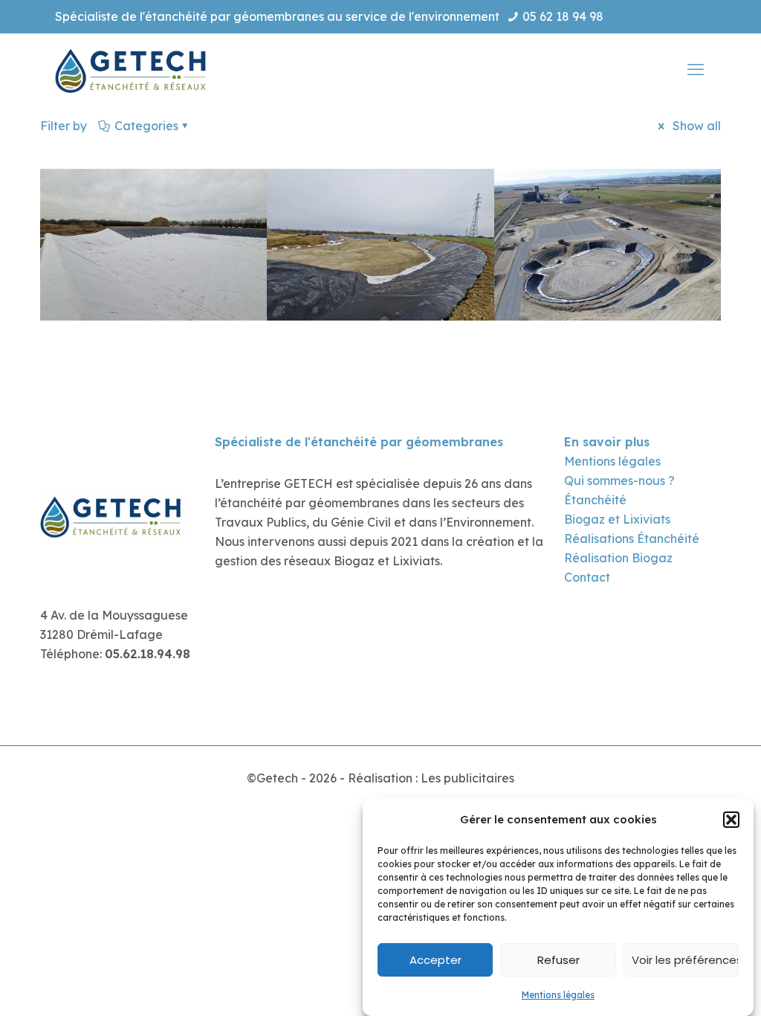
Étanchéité (595, 499)
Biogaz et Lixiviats (617, 519)
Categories (146, 125)
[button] (731, 819)
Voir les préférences (685, 960)
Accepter (435, 960)
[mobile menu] (697, 69)
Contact (587, 577)
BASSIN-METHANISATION (607, 290)
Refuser (558, 960)
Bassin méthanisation (153, 290)
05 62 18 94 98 (562, 16)
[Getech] (133, 68)
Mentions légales (558, 994)
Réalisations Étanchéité (631, 538)
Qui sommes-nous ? (619, 480)
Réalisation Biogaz (618, 557)
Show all (695, 125)
